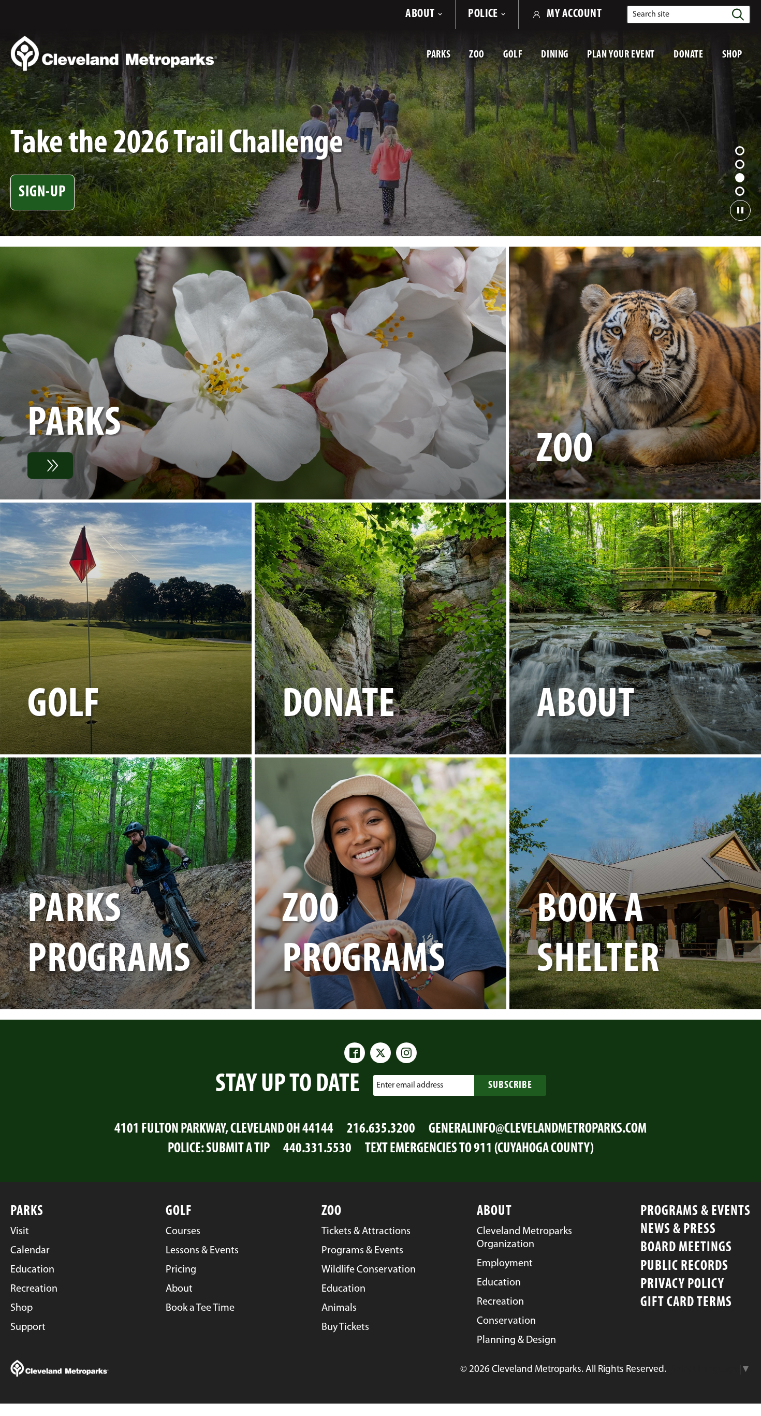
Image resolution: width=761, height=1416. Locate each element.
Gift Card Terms (686, 1303)
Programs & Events (695, 1212)
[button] (739, 150)
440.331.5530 (317, 1149)
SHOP (736, 59)
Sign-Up (42, 192)
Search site (651, 14)
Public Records (684, 1267)
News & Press (678, 1230)
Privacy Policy (682, 1285)
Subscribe (510, 1085)
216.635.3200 (381, 1129)
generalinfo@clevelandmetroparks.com (538, 1129)
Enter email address (409, 1085)
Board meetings (686, 1248)
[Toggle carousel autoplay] (740, 210)
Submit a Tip (238, 1149)
